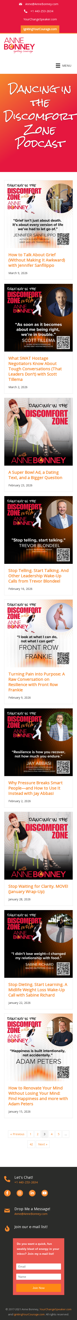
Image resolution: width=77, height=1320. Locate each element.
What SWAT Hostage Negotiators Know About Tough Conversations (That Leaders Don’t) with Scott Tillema (35, 368)
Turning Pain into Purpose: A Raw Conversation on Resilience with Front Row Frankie (36, 682)
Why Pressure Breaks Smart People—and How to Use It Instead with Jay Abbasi (35, 788)
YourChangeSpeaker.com (55, 1309)
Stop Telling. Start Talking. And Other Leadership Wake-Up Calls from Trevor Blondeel (38, 576)
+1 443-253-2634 (26, 1182)
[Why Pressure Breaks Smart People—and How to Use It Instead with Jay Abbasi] (38, 742)
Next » (42, 1144)
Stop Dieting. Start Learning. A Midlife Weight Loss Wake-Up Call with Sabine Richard (37, 990)
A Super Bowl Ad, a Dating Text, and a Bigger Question (35, 474)
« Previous (17, 1134)
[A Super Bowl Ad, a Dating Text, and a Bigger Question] (38, 431)
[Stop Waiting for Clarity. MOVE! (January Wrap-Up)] (38, 845)
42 (31, 1144)
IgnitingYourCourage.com (29, 1314)
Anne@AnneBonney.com (41, 4)
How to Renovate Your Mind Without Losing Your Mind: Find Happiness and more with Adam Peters (38, 1096)
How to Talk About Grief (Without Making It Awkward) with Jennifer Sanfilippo (36, 260)
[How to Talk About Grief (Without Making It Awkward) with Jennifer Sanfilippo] (38, 214)
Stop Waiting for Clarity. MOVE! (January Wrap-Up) (38, 888)
